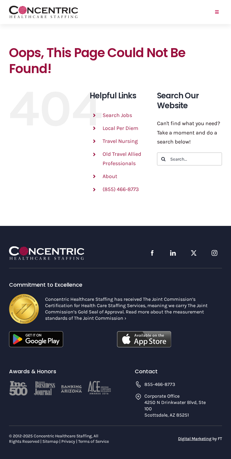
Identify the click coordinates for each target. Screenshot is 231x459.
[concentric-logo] (43, 8)
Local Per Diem (120, 128)
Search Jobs (117, 115)
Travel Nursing (120, 141)
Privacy (68, 441)
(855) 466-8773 (121, 189)
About (110, 176)
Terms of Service (93, 441)
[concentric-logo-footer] (46, 248)
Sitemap (50, 441)
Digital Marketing (194, 438)
